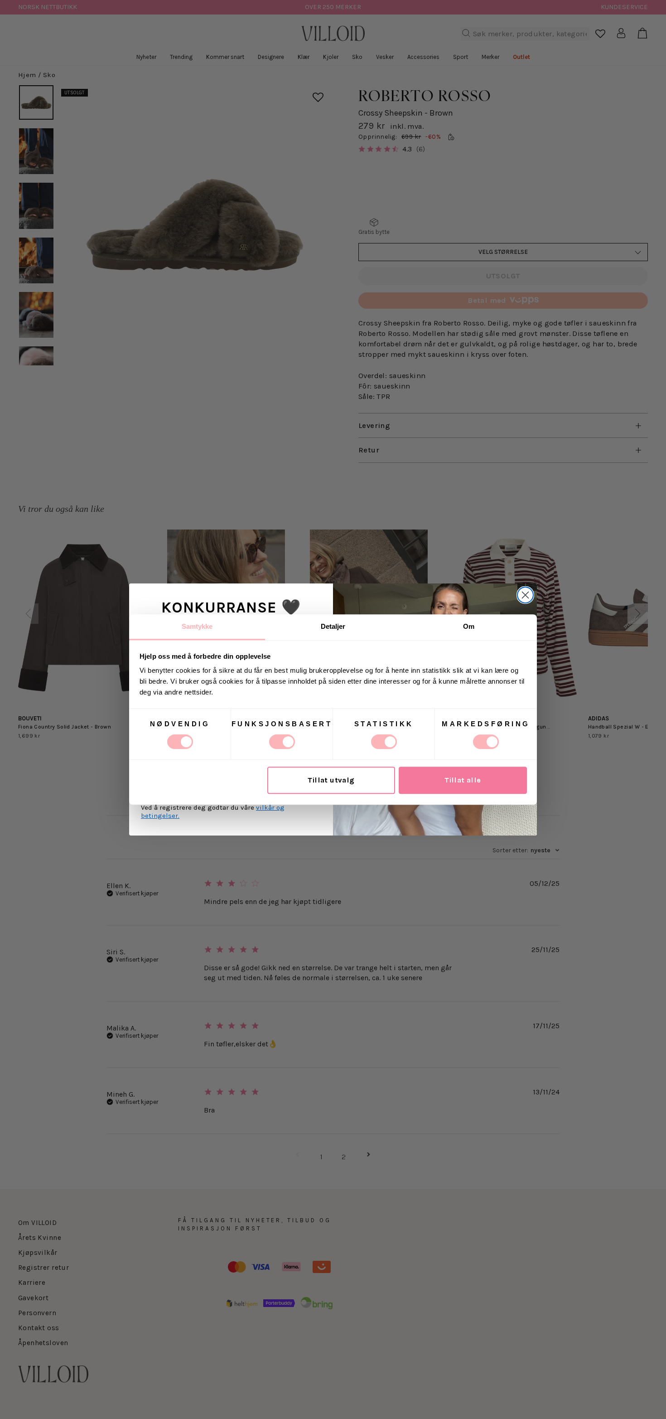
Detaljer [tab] (333, 626)
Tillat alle (462, 780)
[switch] (282, 741)
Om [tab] (468, 626)
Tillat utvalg (331, 780)
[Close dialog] (525, 595)
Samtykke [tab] (197, 626)
